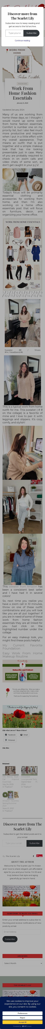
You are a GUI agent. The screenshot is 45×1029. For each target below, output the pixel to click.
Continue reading (22, 40)
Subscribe (31, 33)
